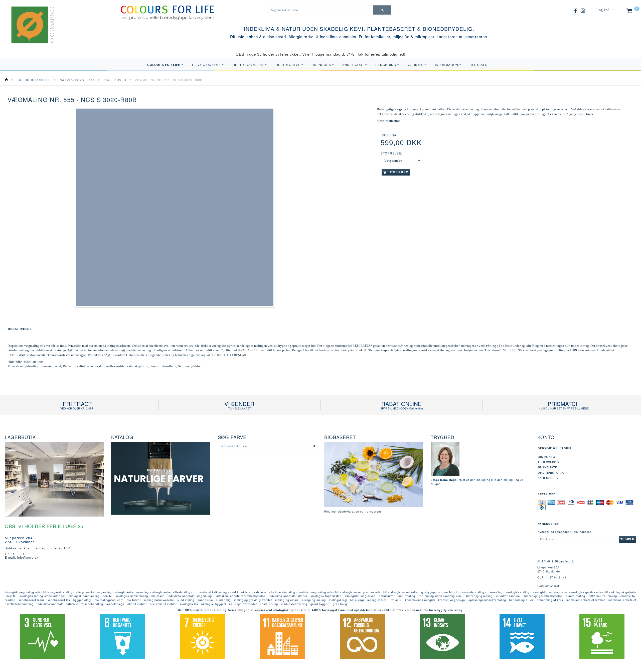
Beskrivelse (20, 328)
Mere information (389, 121)
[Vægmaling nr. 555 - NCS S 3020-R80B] (175, 207)
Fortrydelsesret (548, 586)
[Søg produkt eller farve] (382, 10)
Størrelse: (391, 153)
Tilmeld (627, 539)
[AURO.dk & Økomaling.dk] (29, 31)
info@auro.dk (27, 557)
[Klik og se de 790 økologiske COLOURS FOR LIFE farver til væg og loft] (167, 12)
